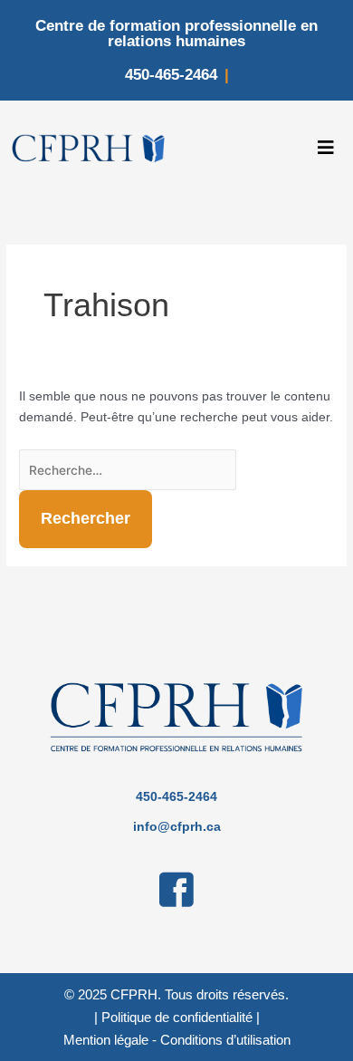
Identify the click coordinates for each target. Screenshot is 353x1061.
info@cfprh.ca (177, 827)
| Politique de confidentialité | (177, 1017)
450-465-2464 (171, 74)
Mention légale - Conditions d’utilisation (177, 1039)
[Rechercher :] (127, 470)
